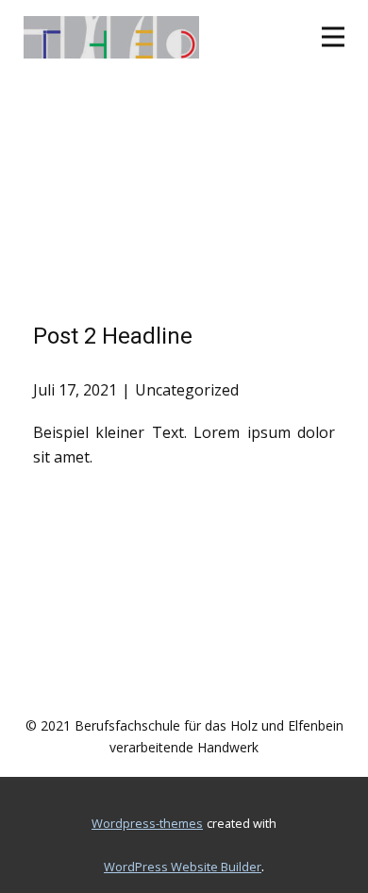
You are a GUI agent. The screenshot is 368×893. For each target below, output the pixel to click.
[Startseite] (111, 37)
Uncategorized (187, 389)
